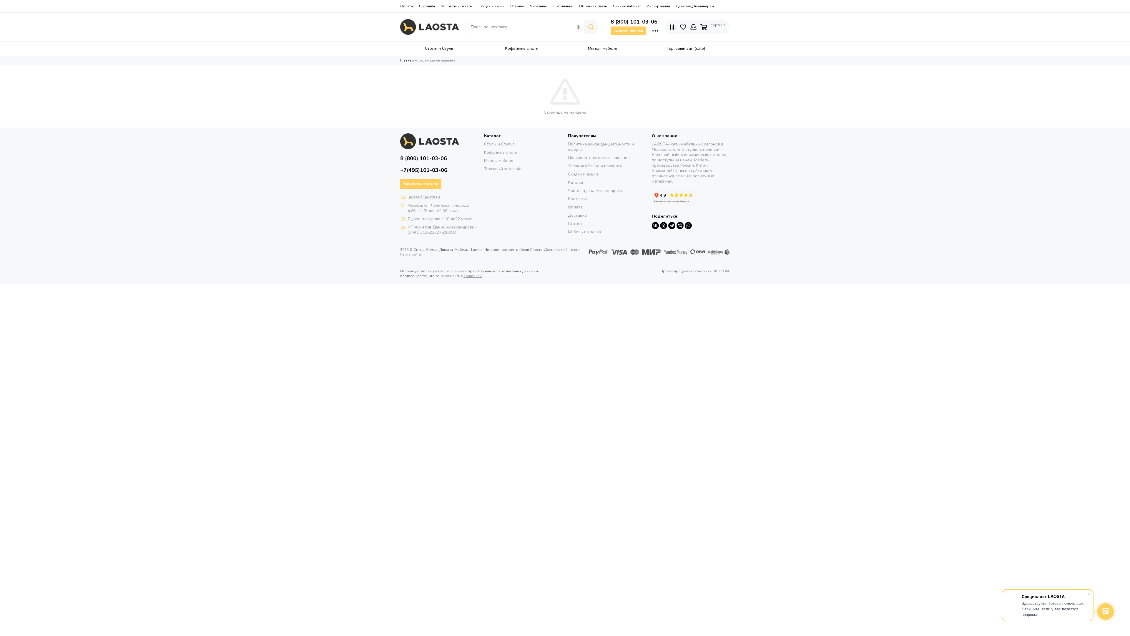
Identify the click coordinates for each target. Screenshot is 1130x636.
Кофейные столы (501, 152)
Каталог (576, 182)
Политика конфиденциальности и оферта (601, 146)
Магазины (538, 6)
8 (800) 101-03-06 (634, 21)
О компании (563, 6)
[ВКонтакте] (655, 225)
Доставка (427, 6)
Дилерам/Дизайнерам (695, 6)
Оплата (406, 6)
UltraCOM (720, 271)
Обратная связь (593, 6)
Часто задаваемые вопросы (595, 190)
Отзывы (517, 6)
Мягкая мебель (498, 160)
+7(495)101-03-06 (423, 170)
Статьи (575, 223)
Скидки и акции (491, 6)
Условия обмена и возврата (595, 166)
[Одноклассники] (663, 225)
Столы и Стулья (499, 144)
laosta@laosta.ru (424, 197)
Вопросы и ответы (457, 6)
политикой (472, 276)
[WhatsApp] (688, 225)
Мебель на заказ (584, 232)
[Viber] (680, 225)
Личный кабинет (627, 6)
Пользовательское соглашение (599, 157)
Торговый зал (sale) (503, 169)
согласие (451, 271)
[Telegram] (671, 225)
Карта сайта (410, 254)
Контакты (577, 199)
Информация (658, 6)
